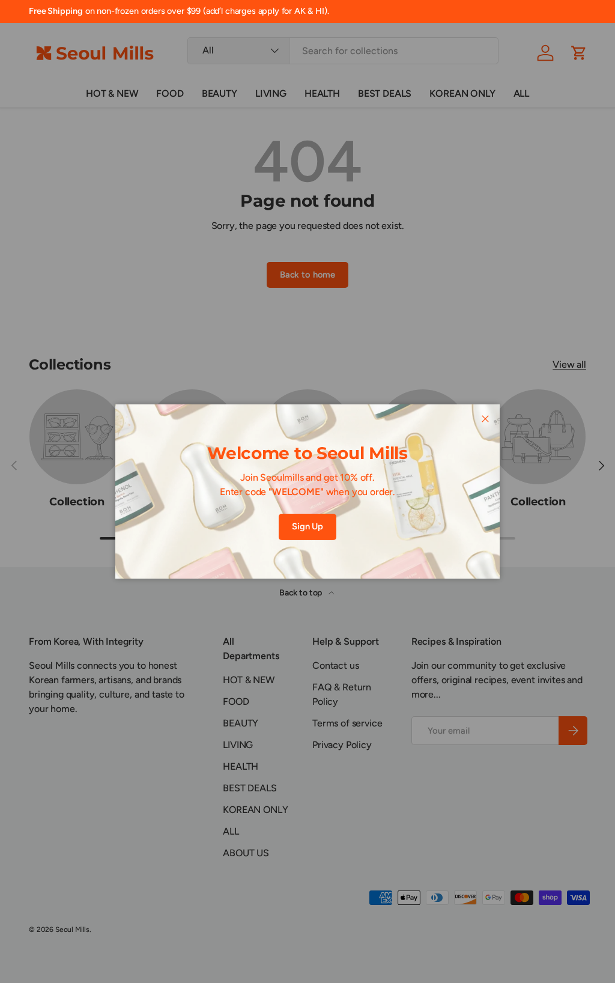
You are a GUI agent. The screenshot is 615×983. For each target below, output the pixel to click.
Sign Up (307, 526)
